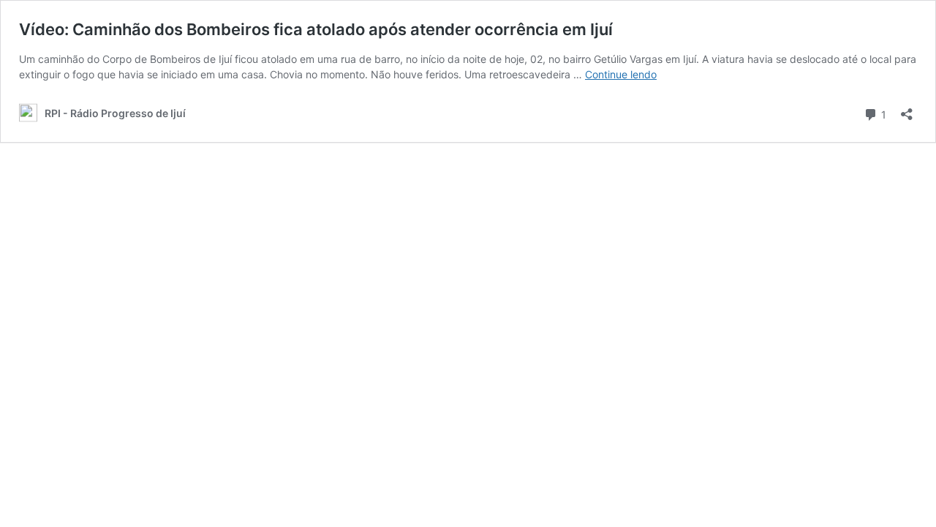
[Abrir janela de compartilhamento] (907, 109)
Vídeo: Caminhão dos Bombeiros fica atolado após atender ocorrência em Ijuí (316, 29)
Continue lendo (621, 74)
